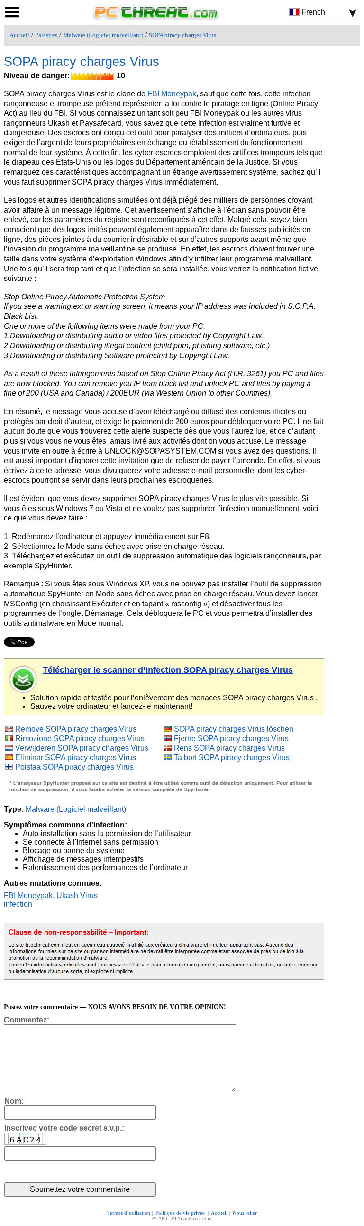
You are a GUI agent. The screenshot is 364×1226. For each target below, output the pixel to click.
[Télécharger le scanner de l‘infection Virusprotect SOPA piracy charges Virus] (23, 679)
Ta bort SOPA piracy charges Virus (232, 757)
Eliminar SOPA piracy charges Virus (75, 757)
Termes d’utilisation (128, 1213)
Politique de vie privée (180, 1213)
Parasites (46, 35)
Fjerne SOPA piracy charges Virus (231, 738)
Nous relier (245, 1213)
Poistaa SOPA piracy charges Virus (74, 767)
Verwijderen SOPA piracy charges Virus (81, 748)
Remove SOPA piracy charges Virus (75, 729)
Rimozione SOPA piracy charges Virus (80, 738)
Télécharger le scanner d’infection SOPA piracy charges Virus (168, 670)
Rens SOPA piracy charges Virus (229, 748)
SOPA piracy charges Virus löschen (233, 729)
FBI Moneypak (171, 94)
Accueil (19, 35)
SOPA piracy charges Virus (182, 35)
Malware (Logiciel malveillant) (103, 35)
